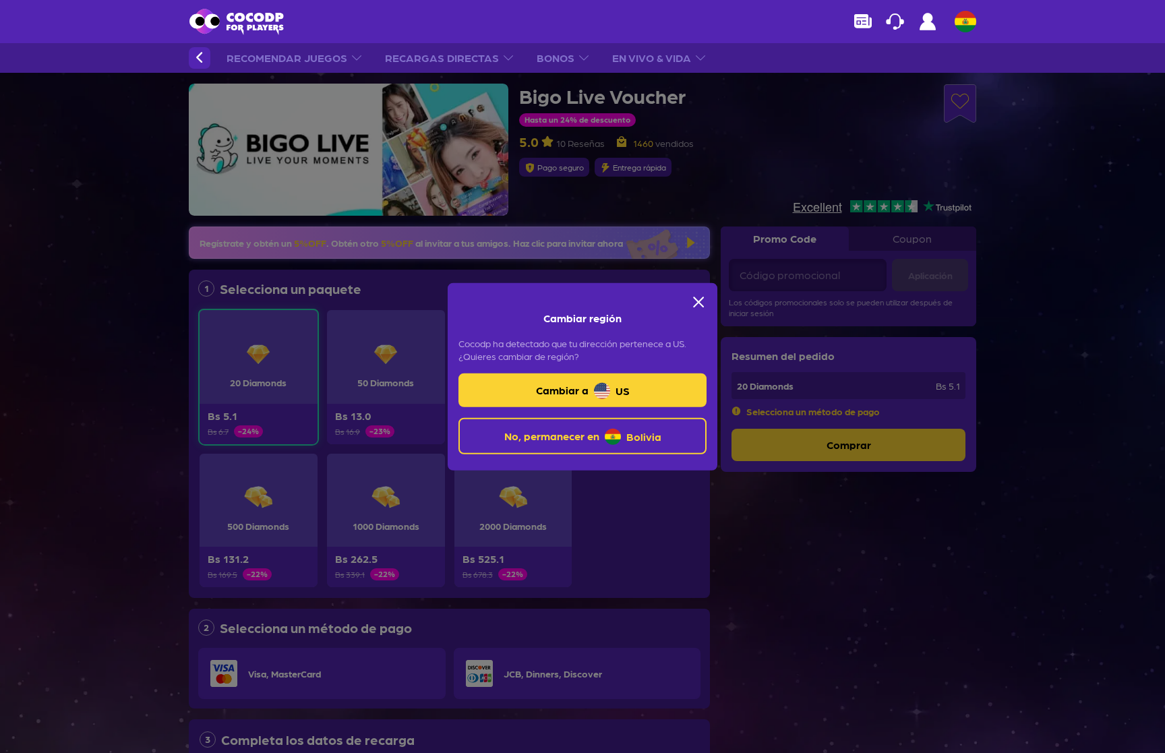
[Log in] (927, 25)
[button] (199, 58)
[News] (863, 21)
